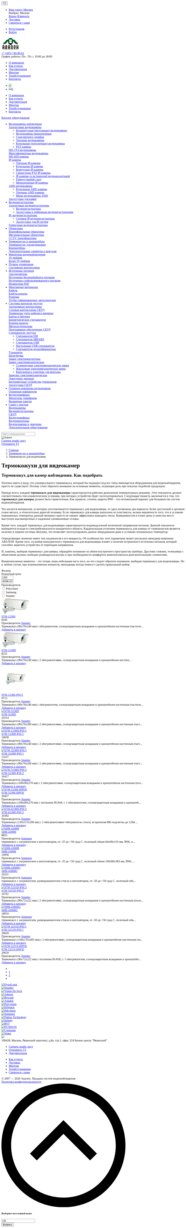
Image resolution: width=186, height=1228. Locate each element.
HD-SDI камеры (19, 156)
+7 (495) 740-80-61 (12, 53)
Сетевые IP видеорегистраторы (35, 218)
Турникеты (16, 352)
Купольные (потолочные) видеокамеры (40, 143)
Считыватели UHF (27, 342)
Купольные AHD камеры (31, 189)
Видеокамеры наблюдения (25, 123)
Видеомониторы (19, 420)
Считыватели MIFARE (30, 339)
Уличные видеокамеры (30, 140)
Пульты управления (21, 264)
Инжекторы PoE (19, 283)
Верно (13, 16)
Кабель (13, 290)
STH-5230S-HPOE (12, 792)
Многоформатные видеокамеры (28, 153)
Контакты (15, 79)
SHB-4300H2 (9, 910)
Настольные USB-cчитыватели (35, 345)
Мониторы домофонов (23, 398)
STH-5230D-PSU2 (12, 773)
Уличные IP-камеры (28, 163)
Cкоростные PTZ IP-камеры (33, 172)
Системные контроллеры (24, 267)
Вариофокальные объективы (26, 231)
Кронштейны (17, 247)
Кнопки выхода (18, 323)
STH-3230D (8, 714)
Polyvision (12, 588)
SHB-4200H (8, 831)
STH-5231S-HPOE (12, 949)
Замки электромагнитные (25, 358)
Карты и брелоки (19, 316)
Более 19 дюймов (19, 261)
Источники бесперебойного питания (31, 277)
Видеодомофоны (19, 394)
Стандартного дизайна (30, 137)
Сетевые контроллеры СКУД (27, 309)
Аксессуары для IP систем (32, 221)
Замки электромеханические (26, 362)
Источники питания (21, 270)
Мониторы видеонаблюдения (27, 254)
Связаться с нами (19, 1072)
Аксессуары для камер (23, 199)
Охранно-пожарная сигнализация (29, 388)
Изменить (23, 16)
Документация (18, 69)
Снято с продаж (18, 404)
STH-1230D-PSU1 (12, 734)
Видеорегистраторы (21, 202)
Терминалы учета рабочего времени (31, 313)
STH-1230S (8, 616)
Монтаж (14, 72)
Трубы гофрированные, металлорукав (32, 300)
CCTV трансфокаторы (23, 238)
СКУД (12, 414)
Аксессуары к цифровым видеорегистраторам (44, 212)
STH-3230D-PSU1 (12, 753)
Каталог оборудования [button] (15, 117)
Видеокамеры (17, 407)
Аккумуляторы (18, 274)
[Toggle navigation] (4, 3)
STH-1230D (8, 650)
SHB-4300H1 (9, 871)
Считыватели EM (27, 336)
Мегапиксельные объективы (26, 234)
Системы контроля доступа (26, 303)
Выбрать (7, 1224)
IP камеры (15, 159)
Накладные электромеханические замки (41, 368)
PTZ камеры (23, 146)
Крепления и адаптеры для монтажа (38, 371)
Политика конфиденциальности (21, 1081)
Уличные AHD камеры (30, 192)
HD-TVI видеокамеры (22, 150)
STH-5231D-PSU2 (12, 890)
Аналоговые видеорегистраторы (29, 205)
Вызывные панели (20, 401)
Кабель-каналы (18, 293)
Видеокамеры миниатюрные (34, 133)
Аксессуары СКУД (20, 385)
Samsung (11, 592)
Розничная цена (11, 573)
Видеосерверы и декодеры (25, 424)
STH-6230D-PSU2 (12, 812)
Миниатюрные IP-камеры (32, 182)
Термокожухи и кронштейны (27, 241)
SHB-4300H (8, 851)
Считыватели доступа (22, 332)
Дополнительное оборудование (28, 427)
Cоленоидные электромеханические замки (42, 365)
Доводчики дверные (21, 378)
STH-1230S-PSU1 (12, 694)
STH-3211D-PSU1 (12, 929)
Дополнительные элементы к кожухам (32, 251)
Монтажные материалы (23, 287)
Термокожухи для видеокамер (27, 244)
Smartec (10, 595)
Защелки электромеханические (28, 375)
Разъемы (14, 296)
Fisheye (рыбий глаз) (28, 179)
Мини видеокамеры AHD (32, 195)
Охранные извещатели (23, 391)
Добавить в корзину (13, 629)
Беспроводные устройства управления (32, 381)
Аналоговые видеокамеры (25, 127)
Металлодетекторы (20, 326)
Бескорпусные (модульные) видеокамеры (41, 130)
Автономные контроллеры (25, 306)
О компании (16, 62)
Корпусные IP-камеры (29, 169)
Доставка (14, 1062)
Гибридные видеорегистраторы (28, 225)
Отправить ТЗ (10, 443)
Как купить (16, 65)
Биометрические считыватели (27, 319)
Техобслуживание (20, 75)
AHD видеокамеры (21, 185)
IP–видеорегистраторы (23, 215)
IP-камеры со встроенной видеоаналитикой (43, 176)
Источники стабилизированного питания (34, 280)
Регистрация (16, 28)
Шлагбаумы (16, 355)
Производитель (11, 585)
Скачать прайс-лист (13, 440)
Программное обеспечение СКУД (29, 329)
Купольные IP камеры (29, 166)
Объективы (16, 228)
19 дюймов (15, 257)
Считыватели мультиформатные (36, 349)
